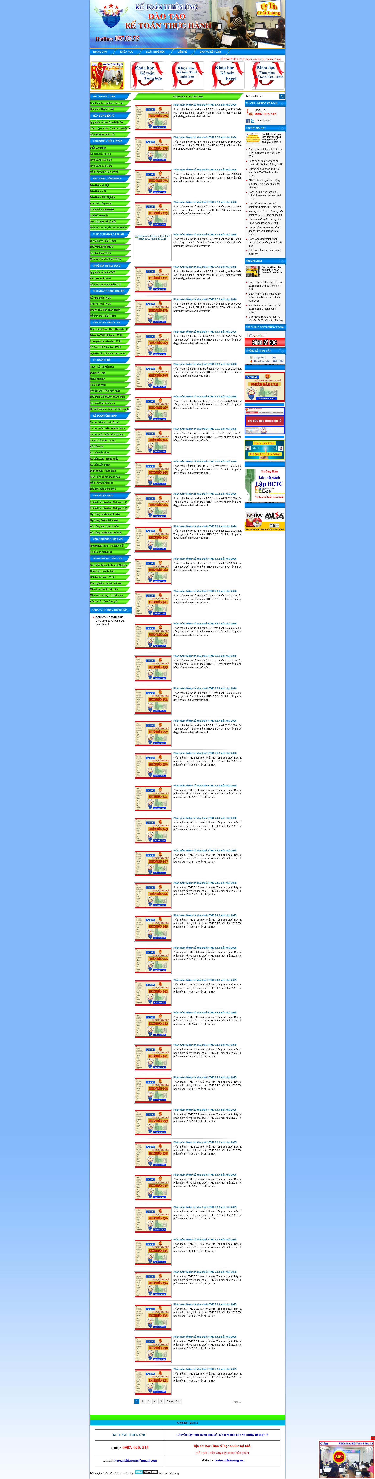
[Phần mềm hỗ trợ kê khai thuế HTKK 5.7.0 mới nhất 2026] (152, 324)
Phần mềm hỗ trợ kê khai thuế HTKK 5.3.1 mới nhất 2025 (205, 1369)
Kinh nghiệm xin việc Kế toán (106, 583)
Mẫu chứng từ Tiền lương (104, 172)
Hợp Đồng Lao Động (101, 166)
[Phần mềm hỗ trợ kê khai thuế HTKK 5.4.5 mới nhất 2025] (152, 940)
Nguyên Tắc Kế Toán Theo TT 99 (108, 353)
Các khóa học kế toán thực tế (106, 103)
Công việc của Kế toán (102, 571)
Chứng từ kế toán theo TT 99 (106, 341)
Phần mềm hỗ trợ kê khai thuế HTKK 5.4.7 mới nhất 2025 (205, 850)
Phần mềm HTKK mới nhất (105, 391)
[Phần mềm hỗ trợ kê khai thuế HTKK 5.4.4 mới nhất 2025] (152, 973)
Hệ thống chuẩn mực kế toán (106, 532)
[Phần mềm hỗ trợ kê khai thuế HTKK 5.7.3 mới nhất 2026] (152, 227)
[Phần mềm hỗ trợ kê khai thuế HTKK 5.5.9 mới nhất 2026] (152, 681)
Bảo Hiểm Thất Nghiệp (102, 197)
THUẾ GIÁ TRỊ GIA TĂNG (106, 265)
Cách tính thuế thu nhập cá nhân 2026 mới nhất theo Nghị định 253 (266, 153)
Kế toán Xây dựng (100, 464)
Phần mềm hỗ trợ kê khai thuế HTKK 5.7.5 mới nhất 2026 (205, 137)
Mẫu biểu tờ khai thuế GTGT (105, 284)
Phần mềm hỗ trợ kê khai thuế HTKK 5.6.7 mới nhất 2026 (205, 396)
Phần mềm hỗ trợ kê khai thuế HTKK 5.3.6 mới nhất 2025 (205, 1207)
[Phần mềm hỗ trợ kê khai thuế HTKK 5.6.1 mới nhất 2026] (152, 616)
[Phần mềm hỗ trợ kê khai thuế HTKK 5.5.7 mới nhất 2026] (152, 746)
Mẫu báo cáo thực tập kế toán (106, 595)
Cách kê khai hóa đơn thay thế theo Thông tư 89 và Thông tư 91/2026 (271, 138)
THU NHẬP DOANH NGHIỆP (108, 291)
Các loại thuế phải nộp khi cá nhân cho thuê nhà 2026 (272, 270)
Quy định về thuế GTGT (102, 272)
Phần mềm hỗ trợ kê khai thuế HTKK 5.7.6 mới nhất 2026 (205, 105)
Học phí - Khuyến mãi (102, 109)
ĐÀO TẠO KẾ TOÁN (104, 96)
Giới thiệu (182, 1422)
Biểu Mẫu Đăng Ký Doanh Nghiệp (108, 565)
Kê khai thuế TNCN (100, 253)
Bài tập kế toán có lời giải (104, 601)
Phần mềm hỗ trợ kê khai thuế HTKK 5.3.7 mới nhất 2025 (205, 1174)
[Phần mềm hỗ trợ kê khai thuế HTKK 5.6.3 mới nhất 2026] (152, 551)
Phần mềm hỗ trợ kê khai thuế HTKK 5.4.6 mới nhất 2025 (205, 883)
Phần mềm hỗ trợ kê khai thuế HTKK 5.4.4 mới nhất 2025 (205, 947)
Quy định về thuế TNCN (103, 241)
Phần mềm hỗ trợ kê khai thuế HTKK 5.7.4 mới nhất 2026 (205, 169)
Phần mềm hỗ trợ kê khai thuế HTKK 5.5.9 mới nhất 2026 (205, 656)
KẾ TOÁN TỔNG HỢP (105, 415)
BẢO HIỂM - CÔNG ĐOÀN (107, 178)
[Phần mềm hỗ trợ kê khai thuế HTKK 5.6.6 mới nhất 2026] (152, 454)
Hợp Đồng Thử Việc (101, 160)
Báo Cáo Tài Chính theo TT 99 (106, 335)
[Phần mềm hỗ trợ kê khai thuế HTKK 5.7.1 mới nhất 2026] (152, 292)
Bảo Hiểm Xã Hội (99, 185)
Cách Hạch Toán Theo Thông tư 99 (109, 329)
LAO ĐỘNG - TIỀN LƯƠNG (107, 141)
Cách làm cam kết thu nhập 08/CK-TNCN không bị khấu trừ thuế (265, 242)
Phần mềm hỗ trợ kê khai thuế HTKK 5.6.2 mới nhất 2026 (205, 558)
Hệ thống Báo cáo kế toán (104, 526)
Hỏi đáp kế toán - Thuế (102, 577)
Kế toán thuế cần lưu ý (102, 403)
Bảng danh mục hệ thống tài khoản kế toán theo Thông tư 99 (265, 163)
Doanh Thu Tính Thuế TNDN (105, 310)
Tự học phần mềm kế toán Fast (107, 434)
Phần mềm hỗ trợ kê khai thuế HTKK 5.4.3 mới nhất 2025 (205, 980)
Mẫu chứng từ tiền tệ (101, 483)
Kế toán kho (96, 446)
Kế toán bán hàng (99, 452)
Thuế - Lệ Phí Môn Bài (102, 366)
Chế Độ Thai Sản (99, 215)
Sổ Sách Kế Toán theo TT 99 (105, 347)
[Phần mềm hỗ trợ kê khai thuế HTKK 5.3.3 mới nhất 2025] (152, 1329)
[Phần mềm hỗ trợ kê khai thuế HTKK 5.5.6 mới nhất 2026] (152, 778)
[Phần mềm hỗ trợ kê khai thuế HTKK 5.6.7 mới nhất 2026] (152, 421)
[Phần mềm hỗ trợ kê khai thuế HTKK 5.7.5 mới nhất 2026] (152, 162)
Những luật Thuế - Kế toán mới (107, 545)
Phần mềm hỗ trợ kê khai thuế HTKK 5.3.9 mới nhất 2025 (205, 1110)
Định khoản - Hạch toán (103, 470)
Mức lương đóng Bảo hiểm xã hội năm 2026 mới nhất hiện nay (266, 318)
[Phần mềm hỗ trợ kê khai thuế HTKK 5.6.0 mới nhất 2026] (152, 648)
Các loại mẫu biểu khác (103, 489)
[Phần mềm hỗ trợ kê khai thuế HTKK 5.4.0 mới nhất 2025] (152, 1102)
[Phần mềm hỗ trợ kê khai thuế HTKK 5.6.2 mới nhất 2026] (152, 584)
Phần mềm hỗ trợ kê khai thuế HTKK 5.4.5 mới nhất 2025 (205, 915)
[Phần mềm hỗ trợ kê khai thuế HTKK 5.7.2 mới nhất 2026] (152, 238)
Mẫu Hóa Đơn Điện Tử (102, 134)
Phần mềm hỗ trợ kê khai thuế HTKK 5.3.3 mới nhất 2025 (205, 1304)
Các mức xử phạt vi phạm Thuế (107, 397)
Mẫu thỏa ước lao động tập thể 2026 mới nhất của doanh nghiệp (265, 309)
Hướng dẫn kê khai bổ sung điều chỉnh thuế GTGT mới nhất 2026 (266, 213)
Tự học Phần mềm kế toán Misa (107, 428)
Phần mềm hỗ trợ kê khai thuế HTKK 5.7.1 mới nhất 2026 (205, 267)
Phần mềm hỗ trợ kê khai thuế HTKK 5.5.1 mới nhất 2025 (205, 785)
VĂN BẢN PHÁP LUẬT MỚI (108, 539)
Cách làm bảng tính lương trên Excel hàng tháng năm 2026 (265, 221)
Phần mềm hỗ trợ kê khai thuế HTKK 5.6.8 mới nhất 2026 (205, 364)
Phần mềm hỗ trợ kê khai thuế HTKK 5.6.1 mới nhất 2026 (205, 591)
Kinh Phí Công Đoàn (101, 203)
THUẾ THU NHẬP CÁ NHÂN (108, 234)
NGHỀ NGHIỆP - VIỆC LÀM (107, 558)
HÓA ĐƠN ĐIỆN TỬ (103, 115)
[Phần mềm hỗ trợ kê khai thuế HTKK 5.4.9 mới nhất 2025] (152, 843)
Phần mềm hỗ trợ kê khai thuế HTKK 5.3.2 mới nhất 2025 (205, 1336)
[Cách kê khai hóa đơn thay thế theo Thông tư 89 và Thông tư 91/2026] (253, 142)
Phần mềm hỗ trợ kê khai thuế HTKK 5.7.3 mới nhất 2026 (205, 202)
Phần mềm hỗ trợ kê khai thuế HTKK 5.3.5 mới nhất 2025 (205, 1239)
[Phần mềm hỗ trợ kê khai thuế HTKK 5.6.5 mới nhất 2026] (152, 486)
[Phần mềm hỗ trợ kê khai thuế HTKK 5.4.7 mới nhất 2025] (152, 875)
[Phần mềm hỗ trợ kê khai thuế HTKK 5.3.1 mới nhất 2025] (152, 1394)
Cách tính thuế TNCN (101, 247)
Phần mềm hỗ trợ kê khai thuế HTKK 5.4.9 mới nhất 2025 (205, 818)
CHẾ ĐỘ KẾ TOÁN (103, 495)
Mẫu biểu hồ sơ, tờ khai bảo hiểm (108, 227)
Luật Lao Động (98, 147)
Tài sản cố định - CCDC (103, 440)
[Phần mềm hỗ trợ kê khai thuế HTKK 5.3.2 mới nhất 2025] (152, 1362)
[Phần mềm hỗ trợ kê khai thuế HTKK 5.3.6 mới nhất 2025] (152, 1232)
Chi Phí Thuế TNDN (100, 304)
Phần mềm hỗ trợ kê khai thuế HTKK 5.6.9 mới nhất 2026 (205, 331)
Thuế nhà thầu (98, 385)
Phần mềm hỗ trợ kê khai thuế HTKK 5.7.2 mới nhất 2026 (205, 234)
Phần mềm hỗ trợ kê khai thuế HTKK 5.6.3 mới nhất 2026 (205, 526)
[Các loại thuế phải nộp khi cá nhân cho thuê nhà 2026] (253, 275)
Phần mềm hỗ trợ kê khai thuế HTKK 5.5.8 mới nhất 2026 (205, 688)
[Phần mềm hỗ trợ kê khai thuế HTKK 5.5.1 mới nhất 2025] (152, 811)
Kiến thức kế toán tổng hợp (105, 477)
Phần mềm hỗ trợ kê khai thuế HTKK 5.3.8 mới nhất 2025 (205, 1142)
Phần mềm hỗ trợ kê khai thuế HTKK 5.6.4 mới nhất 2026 (205, 494)
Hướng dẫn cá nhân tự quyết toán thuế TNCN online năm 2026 (264, 172)
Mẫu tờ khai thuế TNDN (103, 316)
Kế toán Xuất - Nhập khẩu (104, 458)
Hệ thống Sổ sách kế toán (104, 520)
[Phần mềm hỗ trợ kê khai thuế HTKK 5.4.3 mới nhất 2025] (152, 1005)
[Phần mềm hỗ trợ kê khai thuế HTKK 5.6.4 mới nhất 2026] (152, 519)
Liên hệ (194, 1422)
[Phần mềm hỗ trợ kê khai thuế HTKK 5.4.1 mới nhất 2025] (152, 1070)
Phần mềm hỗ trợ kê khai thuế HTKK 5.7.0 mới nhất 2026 (205, 299)
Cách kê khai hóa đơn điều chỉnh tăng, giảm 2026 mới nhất (265, 205)
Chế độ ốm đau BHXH (102, 209)
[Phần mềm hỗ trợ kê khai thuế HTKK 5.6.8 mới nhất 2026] (152, 389)
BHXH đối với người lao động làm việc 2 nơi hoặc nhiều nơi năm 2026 (264, 184)
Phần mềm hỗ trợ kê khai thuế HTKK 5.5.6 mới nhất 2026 (205, 753)
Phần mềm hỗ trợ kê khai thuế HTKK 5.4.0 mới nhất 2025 (205, 1077)
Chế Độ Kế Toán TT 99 (106, 322)
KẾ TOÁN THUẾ (102, 360)
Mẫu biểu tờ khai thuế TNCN (105, 259)
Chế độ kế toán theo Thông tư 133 (108, 502)
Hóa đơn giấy (97, 379)
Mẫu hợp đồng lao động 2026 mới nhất (264, 252)
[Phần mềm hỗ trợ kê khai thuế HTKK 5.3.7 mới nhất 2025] (152, 1200)
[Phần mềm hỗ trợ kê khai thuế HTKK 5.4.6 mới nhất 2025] (152, 908)
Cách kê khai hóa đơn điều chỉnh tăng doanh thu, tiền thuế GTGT (265, 195)
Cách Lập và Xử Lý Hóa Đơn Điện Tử (110, 128)
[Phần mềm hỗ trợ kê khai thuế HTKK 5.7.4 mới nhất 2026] (152, 195)
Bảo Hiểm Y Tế (98, 191)
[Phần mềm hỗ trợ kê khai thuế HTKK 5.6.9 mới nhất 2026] (152, 357)
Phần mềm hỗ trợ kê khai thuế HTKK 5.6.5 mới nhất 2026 (205, 461)
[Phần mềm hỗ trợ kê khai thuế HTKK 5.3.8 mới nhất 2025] (152, 1167)
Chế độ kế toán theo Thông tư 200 (108, 508)
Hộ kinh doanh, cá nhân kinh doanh (109, 409)
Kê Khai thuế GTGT (100, 278)
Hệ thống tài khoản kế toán (105, 514)
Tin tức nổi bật (256, 128)
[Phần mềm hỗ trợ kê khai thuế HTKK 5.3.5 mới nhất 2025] (152, 1264)
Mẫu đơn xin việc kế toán (104, 589)
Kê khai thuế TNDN (100, 297)
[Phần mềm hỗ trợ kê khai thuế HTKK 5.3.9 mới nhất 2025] (152, 1135)
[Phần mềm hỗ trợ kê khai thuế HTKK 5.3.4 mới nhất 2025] (152, 1297)
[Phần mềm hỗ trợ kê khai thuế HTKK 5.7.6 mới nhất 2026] (152, 130)
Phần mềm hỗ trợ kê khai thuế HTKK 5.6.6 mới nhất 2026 (205, 429)
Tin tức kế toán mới (101, 552)
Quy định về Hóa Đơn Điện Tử (106, 122)
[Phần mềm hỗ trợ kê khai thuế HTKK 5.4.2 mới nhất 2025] (152, 1037)
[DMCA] (146, 1473)
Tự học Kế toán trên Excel (104, 422)
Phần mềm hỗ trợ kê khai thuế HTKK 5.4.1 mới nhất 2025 (205, 1045)
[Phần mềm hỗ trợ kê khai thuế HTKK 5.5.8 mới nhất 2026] (152, 713)
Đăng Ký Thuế (98, 372)
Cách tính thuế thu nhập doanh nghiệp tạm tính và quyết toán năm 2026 (265, 297)
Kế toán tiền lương (100, 154)
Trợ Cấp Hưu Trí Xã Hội (103, 221)
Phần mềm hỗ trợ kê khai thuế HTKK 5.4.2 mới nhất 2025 (205, 1012)
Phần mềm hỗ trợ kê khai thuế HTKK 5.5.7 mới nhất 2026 (205, 720)
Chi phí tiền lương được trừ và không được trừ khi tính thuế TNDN (265, 231)
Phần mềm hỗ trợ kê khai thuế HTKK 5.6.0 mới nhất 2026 (205, 623)
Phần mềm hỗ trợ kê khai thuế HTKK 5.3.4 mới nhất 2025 (205, 1272)
